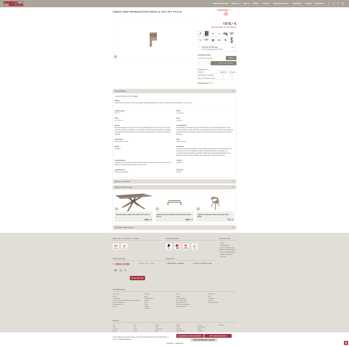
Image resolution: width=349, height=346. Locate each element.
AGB (209, 296)
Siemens (199, 325)
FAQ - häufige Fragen (181, 300)
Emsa (135, 329)
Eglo (135, 325)
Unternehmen (116, 293)
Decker (114, 331)
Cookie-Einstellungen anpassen (204, 340)
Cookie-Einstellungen (213, 302)
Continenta (115, 329)
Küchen (146, 304)
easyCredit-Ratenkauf (181, 306)
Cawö (114, 327)
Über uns (223, 256)
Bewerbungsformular (227, 254)
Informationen (211, 293)
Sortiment (147, 293)
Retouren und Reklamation (183, 304)
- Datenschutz (179, 343)
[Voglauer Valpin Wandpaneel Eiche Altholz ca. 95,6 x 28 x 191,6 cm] (153, 39)
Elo (135, 327)
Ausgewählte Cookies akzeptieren (190, 336)
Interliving (147, 300)
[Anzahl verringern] (199, 63)
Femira (135, 331)
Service (178, 293)
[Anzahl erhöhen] (208, 63)
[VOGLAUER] (225, 12)
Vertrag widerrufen (137, 278)
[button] (329, 3)
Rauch (178, 327)
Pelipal (178, 325)
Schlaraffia (179, 329)
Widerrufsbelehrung (181, 302)
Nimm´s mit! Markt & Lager (203, 263)
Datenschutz (211, 298)
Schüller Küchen (180, 331)
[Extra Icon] (126, 270)
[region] (153, 39)
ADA (114, 325)
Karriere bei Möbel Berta (228, 252)
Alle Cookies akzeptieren (217, 336)
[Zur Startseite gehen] (13, 3)
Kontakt (178, 296)
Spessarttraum (201, 327)
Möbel (146, 296)
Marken (146, 302)
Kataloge (147, 306)
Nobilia (157, 331)
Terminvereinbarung (181, 298)
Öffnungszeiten (225, 245)
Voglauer (199, 329)
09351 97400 (123, 263)
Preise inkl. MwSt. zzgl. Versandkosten (223, 27)
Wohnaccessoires (149, 298)
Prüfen (231, 58)
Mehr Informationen (125, 339)
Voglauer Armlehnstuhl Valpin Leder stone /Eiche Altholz (213, 215)
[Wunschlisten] (338, 3)
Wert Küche (200, 331)
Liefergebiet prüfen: (204, 55)
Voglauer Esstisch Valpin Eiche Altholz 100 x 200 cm (133, 214)
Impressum (211, 300)
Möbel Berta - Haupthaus (176, 263)
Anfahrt (223, 243)
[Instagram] (121, 270)
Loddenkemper (159, 329)
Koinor (156, 327)
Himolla (157, 325)
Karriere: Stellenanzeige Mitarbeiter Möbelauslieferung (227, 248)
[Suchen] (333, 3)
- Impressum (170, 343)
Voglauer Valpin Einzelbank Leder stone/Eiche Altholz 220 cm (173, 215)
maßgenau (147, 308)
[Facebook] (116, 270)
